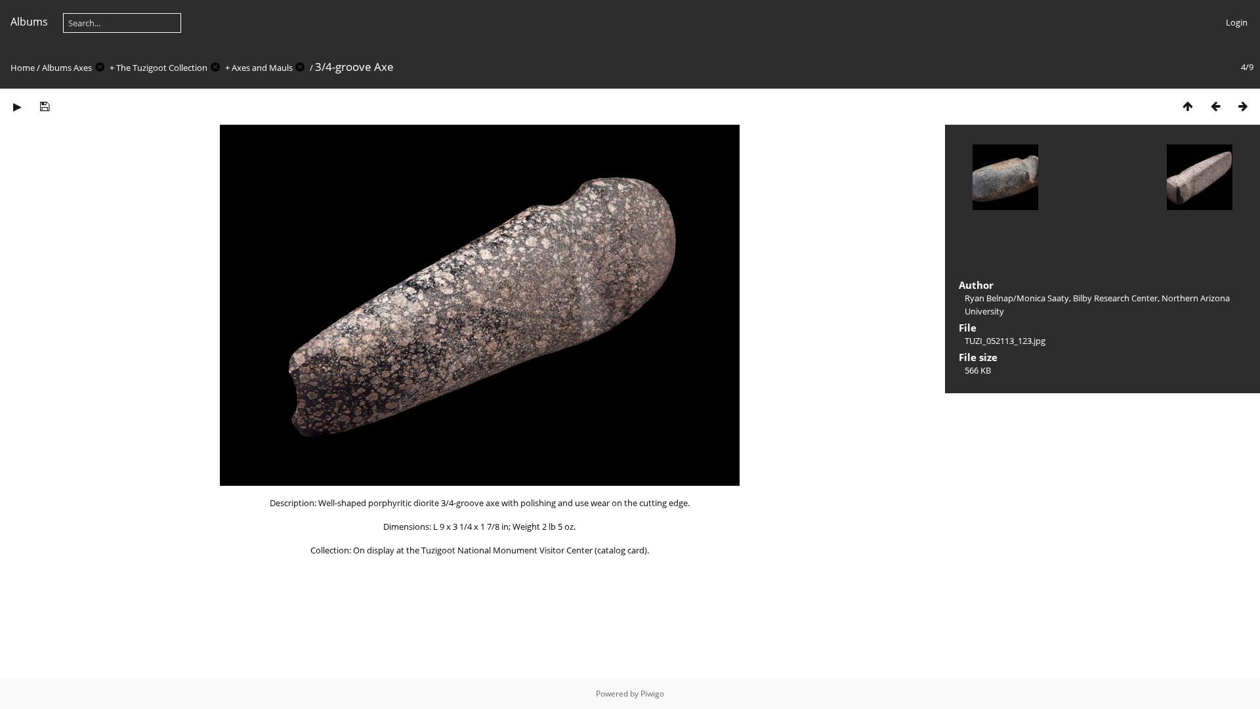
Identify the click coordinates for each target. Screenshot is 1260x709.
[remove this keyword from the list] (100, 68)
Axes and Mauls (262, 68)
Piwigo (652, 693)
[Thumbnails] (1188, 106)
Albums (29, 21)
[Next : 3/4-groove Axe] (1243, 106)
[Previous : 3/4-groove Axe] (1215, 106)
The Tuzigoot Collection (161, 68)
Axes (83, 68)
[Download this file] (44, 106)
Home (22, 68)
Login (1237, 22)
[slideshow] (17, 106)
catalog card (620, 550)
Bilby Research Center (1115, 298)
